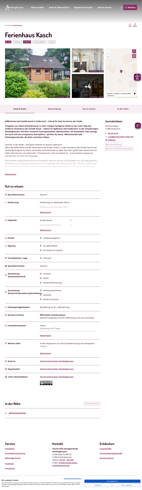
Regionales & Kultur (83, 7)
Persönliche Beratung (15, 453)
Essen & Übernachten (59, 7)
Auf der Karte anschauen (92, 403)
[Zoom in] (107, 50)
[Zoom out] (107, 53)
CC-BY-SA (101, 71)
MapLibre (110, 93)
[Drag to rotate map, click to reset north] (107, 56)
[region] (121, 73)
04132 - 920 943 (66, 460)
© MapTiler (117, 93)
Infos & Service (105, 7)
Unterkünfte (106, 448)
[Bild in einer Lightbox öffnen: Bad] (88, 60)
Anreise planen (107, 458)
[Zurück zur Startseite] (14, 7)
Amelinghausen (17, 25)
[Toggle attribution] (134, 93)
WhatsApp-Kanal (12, 458)
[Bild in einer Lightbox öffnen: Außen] (37, 73)
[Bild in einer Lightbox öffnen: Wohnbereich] (88, 86)
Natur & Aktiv (37, 7)
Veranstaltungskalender (111, 453)
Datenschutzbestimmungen (72, 478)
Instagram (10, 468)
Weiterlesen (10, 174)
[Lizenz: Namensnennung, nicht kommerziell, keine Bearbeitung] (46, 384)
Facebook (9, 463)
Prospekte (9, 448)
